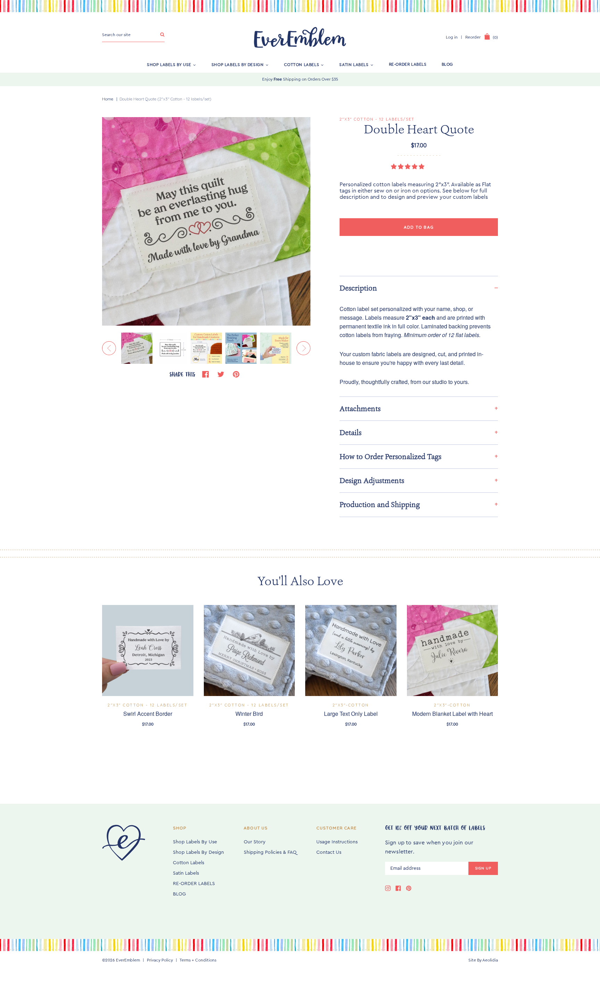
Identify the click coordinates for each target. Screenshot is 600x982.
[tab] (419, 288)
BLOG (447, 64)
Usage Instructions (337, 842)
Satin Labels (353, 64)
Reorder (473, 37)
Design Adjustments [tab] (372, 480)
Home (107, 98)
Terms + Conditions (198, 960)
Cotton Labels (301, 64)
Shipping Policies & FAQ (270, 852)
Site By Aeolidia (483, 960)
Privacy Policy (160, 960)
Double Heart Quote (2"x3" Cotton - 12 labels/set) (165, 98)
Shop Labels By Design (237, 64)
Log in (452, 37)
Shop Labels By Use (169, 64)
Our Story (255, 842)
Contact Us (328, 852)
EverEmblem (128, 960)
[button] (408, 167)
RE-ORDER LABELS (408, 64)
